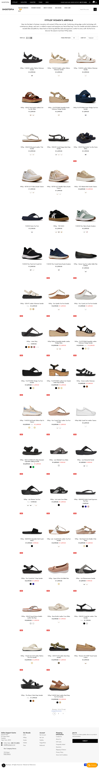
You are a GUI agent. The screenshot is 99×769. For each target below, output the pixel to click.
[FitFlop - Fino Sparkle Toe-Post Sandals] (59, 289)
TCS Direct (6, 752)
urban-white (85, 75)
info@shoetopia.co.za (9, 745)
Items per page (66, 38)
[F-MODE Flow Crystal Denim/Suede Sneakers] (59, 250)
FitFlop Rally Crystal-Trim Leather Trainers (85, 420)
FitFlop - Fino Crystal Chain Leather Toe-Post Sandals (58, 421)
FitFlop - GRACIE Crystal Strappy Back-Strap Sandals (58, 147)
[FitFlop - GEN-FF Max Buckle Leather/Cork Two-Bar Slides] (32, 93)
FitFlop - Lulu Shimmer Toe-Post (32, 499)
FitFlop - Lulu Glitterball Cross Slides (58, 460)
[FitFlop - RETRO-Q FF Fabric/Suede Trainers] (32, 172)
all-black (85, 271)
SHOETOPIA (5, 2)
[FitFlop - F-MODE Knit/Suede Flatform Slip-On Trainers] (32, 406)
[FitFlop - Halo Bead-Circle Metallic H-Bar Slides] (85, 525)
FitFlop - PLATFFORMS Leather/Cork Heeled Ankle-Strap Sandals (59, 381)
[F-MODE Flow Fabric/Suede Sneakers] (85, 212)
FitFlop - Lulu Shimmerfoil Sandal (85, 460)
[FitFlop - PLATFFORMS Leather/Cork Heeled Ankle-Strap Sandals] (59, 367)
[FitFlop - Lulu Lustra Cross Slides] (59, 485)
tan (87, 386)
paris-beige (33, 269)
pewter (31, 347)
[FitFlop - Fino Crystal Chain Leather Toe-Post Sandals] (59, 406)
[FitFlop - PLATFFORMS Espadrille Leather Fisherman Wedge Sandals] (85, 327)
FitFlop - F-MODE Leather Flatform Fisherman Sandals (32, 68)
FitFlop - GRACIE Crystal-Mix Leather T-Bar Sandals (85, 617)
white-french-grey (32, 427)
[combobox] (86, 9)
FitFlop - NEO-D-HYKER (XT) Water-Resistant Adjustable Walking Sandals (32, 460)
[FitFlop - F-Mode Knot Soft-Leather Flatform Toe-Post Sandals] (32, 642)
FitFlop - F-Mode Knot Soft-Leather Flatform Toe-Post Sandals (32, 656)
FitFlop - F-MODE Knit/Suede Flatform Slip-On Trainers (32, 421)
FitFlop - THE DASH (58, 226)
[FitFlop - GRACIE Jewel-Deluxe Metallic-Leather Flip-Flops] (32, 602)
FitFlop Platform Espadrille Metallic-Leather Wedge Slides (59, 342)
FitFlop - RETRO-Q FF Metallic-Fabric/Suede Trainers (58, 187)
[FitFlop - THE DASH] (59, 212)
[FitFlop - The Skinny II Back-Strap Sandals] (32, 681)
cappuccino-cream (33, 192)
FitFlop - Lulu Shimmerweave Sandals (85, 578)
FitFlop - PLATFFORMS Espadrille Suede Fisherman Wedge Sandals (58, 108)
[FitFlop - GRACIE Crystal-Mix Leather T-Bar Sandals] (85, 602)
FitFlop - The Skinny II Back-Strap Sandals (32, 695)
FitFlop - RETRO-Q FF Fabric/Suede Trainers (32, 186)
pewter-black (87, 546)
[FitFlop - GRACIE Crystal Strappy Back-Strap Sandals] (59, 133)
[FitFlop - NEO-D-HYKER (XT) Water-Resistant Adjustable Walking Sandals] (32, 446)
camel (85, 663)
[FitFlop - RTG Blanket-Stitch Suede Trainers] (85, 172)
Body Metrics (7, 754)
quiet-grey (85, 309)
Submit (85, 741)
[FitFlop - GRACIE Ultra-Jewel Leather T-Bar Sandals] (32, 133)
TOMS (40, 2)
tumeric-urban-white (61, 231)
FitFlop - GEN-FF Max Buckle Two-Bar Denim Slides (86, 147)
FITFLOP (14, 2)
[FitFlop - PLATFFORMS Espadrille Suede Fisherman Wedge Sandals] (59, 93)
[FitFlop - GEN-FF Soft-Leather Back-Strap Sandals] (59, 642)
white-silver (60, 194)
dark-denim (85, 115)
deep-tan (30, 115)
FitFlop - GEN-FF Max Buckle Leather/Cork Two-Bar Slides (32, 108)
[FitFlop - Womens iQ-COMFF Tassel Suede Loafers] (85, 642)
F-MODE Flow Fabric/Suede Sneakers (85, 226)
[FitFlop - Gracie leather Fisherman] (85, 367)
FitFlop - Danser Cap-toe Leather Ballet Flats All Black (85, 264)
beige (36, 505)
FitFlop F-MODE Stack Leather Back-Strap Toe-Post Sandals (59, 696)
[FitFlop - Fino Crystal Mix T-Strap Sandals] (32, 564)
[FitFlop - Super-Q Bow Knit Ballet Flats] (59, 564)
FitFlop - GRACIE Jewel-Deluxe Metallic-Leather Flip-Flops (31, 617)
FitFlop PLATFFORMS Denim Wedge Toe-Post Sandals (85, 108)
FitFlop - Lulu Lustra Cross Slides (58, 499)
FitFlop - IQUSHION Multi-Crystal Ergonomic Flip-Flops (85, 500)
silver (61, 154)
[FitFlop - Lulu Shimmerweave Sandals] (85, 564)
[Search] (88, 9)
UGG (47, 2)
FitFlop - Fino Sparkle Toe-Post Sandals (59, 303)
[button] (27, 38)
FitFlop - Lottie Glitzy (32, 341)
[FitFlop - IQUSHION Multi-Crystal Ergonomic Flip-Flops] (85, 485)
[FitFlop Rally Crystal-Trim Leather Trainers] (85, 406)
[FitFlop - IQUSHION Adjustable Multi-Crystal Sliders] (32, 525)
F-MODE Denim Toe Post (32, 226)
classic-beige (33, 388)
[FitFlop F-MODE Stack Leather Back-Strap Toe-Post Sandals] (59, 681)
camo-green (59, 663)
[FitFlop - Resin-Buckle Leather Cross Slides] (59, 602)
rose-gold (34, 347)
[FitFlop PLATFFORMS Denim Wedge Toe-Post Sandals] (85, 93)
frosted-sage (84, 231)
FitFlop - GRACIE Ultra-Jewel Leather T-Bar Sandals (32, 147)
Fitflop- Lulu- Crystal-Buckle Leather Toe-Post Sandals (59, 539)
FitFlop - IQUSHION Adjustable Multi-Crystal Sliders (31, 539)
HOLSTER (24, 2)
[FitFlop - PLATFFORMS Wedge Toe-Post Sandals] (32, 367)
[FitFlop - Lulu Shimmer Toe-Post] (32, 485)
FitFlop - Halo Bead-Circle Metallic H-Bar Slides (85, 539)
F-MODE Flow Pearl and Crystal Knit (32, 264)
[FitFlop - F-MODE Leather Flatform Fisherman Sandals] (32, 54)
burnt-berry (87, 231)
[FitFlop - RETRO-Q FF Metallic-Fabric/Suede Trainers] (59, 172)
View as (22, 38)
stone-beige (34, 427)
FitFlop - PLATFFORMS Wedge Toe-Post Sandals (32, 381)
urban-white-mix (30, 192)
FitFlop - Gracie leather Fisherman (86, 381)
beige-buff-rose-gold (59, 584)
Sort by (83, 38)
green (33, 467)
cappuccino (59, 115)
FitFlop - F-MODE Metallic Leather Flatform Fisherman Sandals (59, 68)
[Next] (63, 713)
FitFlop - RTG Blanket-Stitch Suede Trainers (85, 186)
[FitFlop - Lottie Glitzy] (32, 327)
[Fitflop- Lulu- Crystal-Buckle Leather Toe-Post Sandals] (59, 525)
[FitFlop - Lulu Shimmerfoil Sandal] (85, 446)
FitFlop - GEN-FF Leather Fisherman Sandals (32, 303)
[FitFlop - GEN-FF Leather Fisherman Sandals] (32, 289)
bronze (29, 347)
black (32, 75)
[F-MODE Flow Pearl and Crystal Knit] (32, 250)
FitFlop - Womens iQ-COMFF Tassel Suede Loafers (85, 656)
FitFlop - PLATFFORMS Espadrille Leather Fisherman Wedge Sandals (86, 342)
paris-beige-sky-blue (29, 427)
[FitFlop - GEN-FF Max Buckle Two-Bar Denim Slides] (85, 133)
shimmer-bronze (60, 348)
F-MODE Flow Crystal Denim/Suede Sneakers (59, 264)
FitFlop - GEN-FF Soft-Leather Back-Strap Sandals (59, 656)
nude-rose (88, 506)
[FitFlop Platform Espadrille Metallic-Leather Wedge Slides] (59, 327)
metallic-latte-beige (84, 546)
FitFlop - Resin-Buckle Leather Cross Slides (58, 616)
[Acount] (89, 2)
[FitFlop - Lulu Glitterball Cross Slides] (59, 446)
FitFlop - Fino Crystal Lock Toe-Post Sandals (85, 303)
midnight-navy (85, 506)
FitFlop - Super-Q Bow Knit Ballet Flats (59, 578)
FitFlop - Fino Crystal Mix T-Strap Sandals (32, 578)
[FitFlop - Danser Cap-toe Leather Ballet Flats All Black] (85, 250)
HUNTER (32, 2)
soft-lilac (33, 505)
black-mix (84, 584)
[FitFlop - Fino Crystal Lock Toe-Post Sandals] (85, 289)
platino (59, 75)
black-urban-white (59, 231)
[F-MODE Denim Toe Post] (32, 212)
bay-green (28, 505)
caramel (33, 701)
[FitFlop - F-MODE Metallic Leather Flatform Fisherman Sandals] (59, 54)
